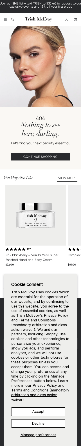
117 (29, 249)
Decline (38, 423)
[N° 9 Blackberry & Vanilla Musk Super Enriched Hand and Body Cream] (35, 215)
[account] (66, 19)
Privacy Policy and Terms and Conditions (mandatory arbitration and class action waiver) (40, 392)
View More (67, 178)
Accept (38, 411)
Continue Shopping (40, 156)
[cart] (75, 19)
